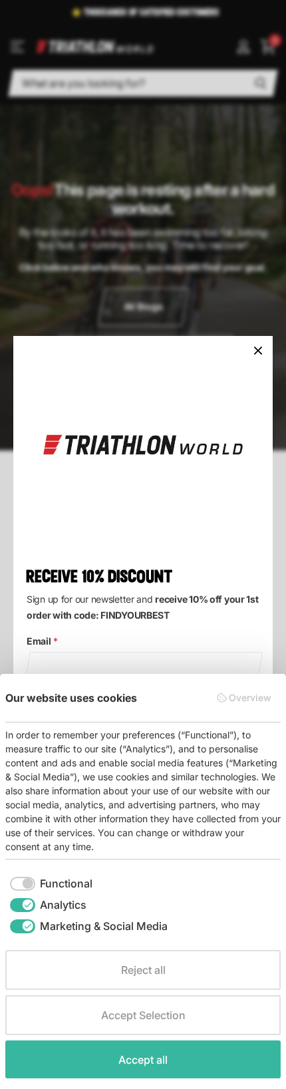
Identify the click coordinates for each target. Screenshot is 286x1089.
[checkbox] (51, 883)
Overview (250, 697)
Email (42, 641)
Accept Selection (143, 1015)
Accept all (143, 1059)
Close (258, 350)
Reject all (143, 970)
